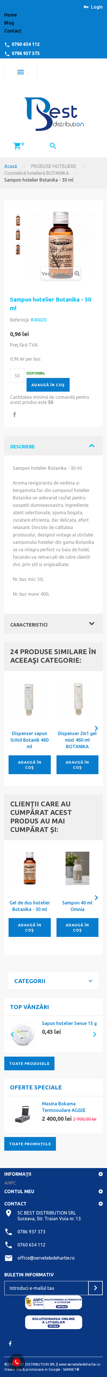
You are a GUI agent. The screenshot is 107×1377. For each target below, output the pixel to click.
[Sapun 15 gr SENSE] (23, 1034)
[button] (10, 1034)
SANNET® (71, 1369)
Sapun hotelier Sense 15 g (69, 1023)
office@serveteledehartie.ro (46, 1257)
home (10, 14)
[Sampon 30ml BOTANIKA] (18, 220)
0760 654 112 (26, 44)
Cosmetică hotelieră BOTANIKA (36, 173)
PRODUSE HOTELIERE (53, 166)
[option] (53, 1034)
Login (97, 6)
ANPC (10, 1182)
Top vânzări (29, 1007)
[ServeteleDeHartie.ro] (53, 112)
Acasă (10, 166)
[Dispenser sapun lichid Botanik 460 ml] (30, 699)
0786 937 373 (26, 53)
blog (9, 22)
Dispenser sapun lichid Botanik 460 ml (30, 740)
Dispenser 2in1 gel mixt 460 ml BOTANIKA (77, 740)
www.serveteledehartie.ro (79, 1364)
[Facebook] (10, 1343)
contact (12, 30)
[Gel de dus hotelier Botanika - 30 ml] (30, 868)
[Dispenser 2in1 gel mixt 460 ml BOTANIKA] (77, 699)
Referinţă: (19, 319)
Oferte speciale (36, 1087)
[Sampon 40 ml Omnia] (77, 868)
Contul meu (19, 1191)
